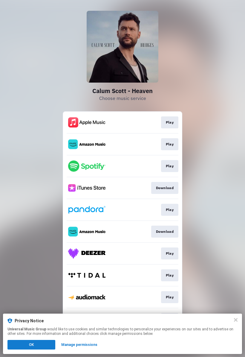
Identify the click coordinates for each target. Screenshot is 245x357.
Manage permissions (79, 345)
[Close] (236, 320)
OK (31, 345)
